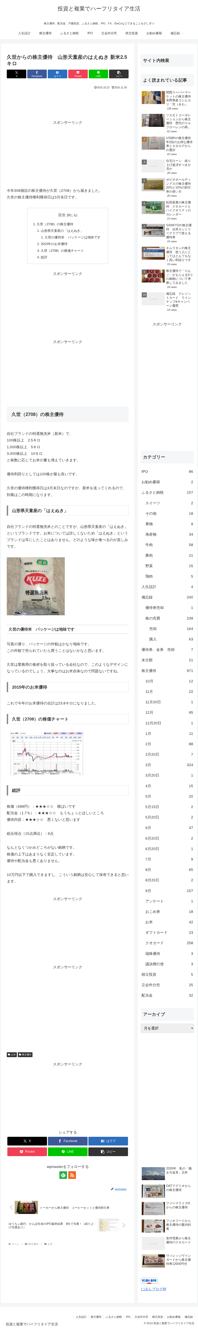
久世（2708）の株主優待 (55, 224)
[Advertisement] (68, 102)
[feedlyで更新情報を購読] (63, 1175)
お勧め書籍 (174, 1316)
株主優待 (26, 1054)
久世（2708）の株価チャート (62, 251)
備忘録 (189, 1316)
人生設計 (81, 1316)
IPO (128, 1316)
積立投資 (157, 1316)
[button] (119, 74)
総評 (44, 257)
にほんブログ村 (153, 1289)
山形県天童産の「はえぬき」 (62, 231)
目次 (62, 215)
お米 (13, 1054)
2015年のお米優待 (54, 244)
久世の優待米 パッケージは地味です (73, 237)
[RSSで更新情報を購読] (72, 1175)
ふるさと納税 (114, 1316)
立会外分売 (141, 1316)
